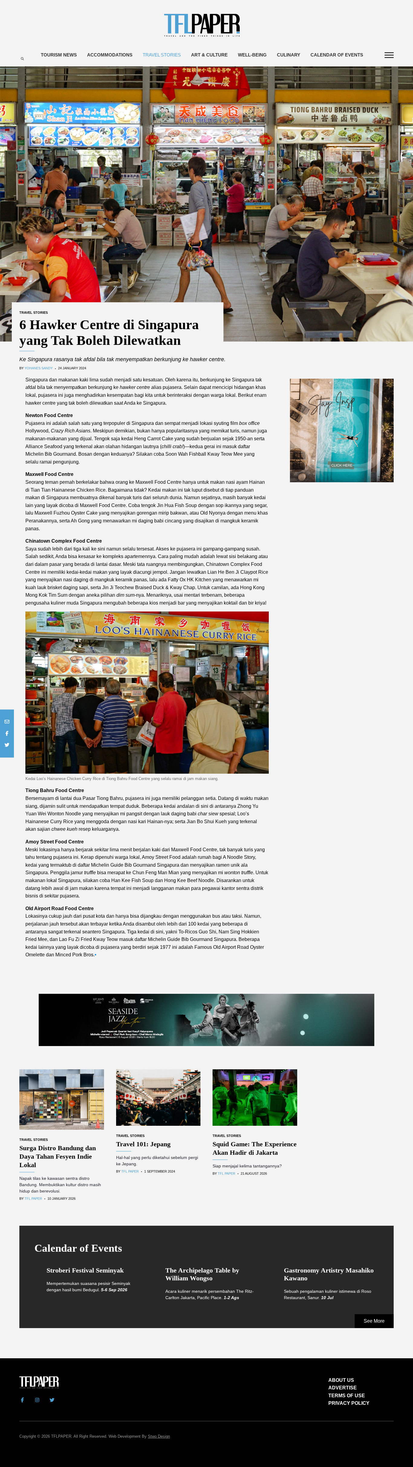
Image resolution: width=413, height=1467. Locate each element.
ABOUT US (341, 1380)
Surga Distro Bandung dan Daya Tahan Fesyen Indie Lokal (57, 1156)
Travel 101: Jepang (143, 1144)
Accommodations (109, 54)
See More (374, 1321)
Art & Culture (209, 54)
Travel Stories (162, 54)
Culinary (288, 54)
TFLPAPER (61, 1436)
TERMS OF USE (346, 1395)
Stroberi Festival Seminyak (85, 1270)
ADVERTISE (342, 1387)
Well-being (252, 54)
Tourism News (59, 54)
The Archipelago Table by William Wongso (202, 1274)
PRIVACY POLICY (348, 1403)
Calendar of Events (337, 54)
